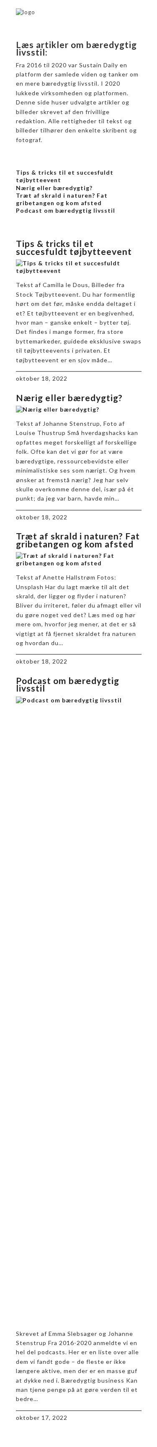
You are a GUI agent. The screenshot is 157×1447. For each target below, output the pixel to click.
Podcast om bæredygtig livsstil (65, 210)
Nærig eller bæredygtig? (54, 187)
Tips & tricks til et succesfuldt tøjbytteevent (74, 247)
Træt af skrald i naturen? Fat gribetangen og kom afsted (62, 199)
